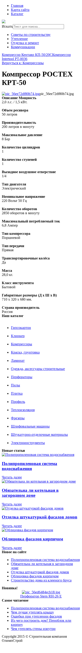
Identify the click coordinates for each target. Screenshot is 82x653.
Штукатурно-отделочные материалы (39, 434)
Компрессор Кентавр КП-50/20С (27, 55)
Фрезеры (18, 418)
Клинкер (18, 336)
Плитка (17, 393)
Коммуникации (23, 47)
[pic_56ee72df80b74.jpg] (21, 94)
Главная (17, 6)
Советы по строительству (31, 35)
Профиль (18, 402)
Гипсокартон (21, 328)
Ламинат (18, 360)
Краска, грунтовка (25, 352)
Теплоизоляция (23, 410)
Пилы (15, 385)
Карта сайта (20, 10)
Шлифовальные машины (30, 426)
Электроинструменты (28, 443)
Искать (7, 26)
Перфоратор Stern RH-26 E (41, 596)
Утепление (19, 39)
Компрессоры (21, 344)
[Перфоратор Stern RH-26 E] (41, 592)
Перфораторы (21, 377)
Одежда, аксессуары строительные (38, 369)
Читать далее (12, 477)
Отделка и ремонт (25, 43)
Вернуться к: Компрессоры (23, 63)
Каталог (17, 14)
